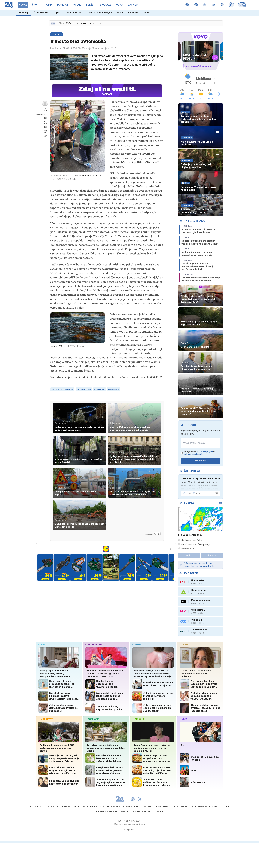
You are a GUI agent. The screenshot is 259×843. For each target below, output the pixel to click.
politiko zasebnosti (193, 454)
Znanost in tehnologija (99, 12)
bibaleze (45, 644)
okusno (139, 719)
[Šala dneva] (216, 493)
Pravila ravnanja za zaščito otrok (210, 807)
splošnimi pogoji (205, 451)
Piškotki (104, 807)
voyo (185, 719)
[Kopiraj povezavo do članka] (45, 136)
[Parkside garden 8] (144, 567)
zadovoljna (95, 644)
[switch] (242, 4)
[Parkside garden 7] (127, 567)
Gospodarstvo (73, 12)
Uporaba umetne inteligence (148, 812)
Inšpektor (134, 12)
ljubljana (113, 389)
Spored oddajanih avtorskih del (112, 812)
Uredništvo (52, 807)
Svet (147, 12)
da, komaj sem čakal (191, 540)
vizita (138, 644)
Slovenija (24, 12)
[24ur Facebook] (132, 799)
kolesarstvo (84, 389)
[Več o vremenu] (218, 94)
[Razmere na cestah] (213, 5)
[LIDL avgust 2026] (106, 549)
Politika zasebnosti (159, 807)
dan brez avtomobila (62, 389)
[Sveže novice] (52, 23)
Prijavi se (200, 460)
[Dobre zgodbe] (187, 5)
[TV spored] (204, 5)
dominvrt (94, 719)
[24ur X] (139, 799)
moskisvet (47, 719)
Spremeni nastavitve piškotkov (128, 807)
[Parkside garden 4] (78, 567)
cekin (185, 644)
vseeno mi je (187, 548)
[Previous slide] (166, 549)
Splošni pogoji (180, 807)
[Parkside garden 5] (94, 567)
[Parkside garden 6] (111, 567)
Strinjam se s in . (199, 452)
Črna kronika (41, 12)
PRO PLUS (65, 807)
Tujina (56, 12)
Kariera (77, 807)
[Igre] (196, 5)
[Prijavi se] (231, 4)
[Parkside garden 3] (62, 567)
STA (45, 110)
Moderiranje (90, 807)
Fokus (120, 12)
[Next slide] (170, 549)
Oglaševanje (36, 807)
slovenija (99, 389)
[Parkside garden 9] (160, 567)
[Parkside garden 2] (45, 567)
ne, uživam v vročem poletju (195, 544)
